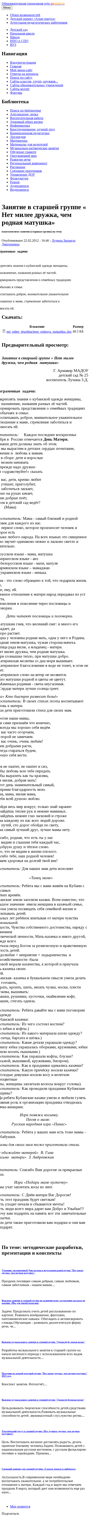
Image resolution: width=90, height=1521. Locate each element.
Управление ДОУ (22, 174)
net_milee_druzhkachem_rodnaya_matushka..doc (39, 331)
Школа (15, 37)
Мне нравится (20, 1506)
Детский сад (19, 29)
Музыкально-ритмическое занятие (34, 148)
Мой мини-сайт (21, 70)
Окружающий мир (23, 155)
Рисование (17, 167)
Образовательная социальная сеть (33, 3)
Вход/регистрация (23, 62)
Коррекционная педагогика (29, 133)
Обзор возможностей (25, 15)
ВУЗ (13, 44)
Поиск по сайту (21, 77)
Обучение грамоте (23, 152)
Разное (15, 182)
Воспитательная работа (26, 118)
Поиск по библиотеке (25, 110)
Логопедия (18, 137)
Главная (15, 66)
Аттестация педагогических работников (38, 22)
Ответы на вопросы (24, 74)
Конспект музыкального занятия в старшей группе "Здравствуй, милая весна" (43, 1342)
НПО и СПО (19, 41)
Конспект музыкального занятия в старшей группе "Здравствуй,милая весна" (43, 1399)
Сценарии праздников (26, 171)
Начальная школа (22, 33)
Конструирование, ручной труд (32, 129)
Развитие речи (20, 159)
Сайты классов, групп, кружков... (34, 81)
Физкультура (19, 178)
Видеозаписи (19, 189)
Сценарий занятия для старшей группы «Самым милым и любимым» (39, 1469)
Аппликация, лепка (24, 114)
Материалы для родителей (29, 144)
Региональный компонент (28, 163)
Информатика (20, 125)
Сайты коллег (20, 89)
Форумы (16, 92)
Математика (18, 140)
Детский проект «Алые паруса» (32, 19)
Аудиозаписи (19, 186)
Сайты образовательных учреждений (36, 85)
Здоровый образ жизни (26, 122)
